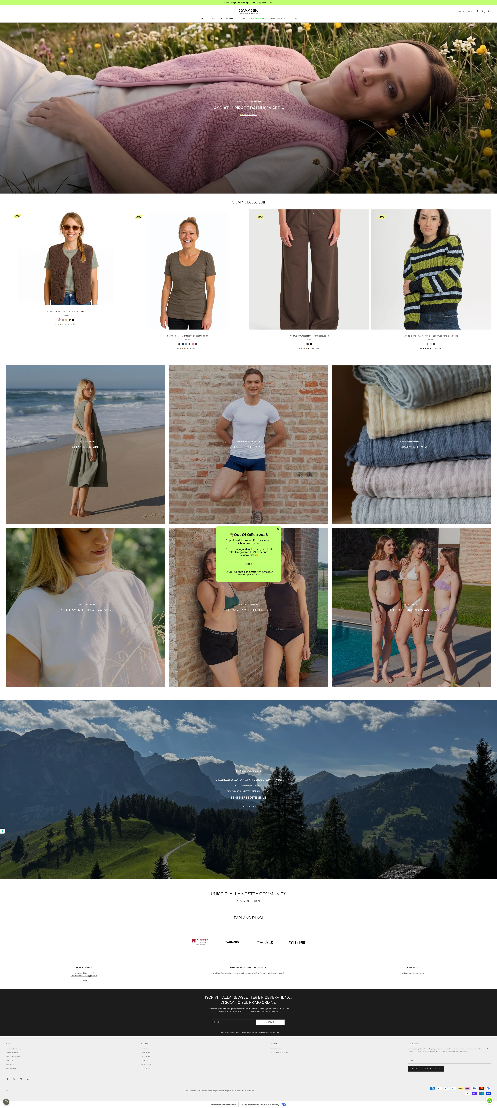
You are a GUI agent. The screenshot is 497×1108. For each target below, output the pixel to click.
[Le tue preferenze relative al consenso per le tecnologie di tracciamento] (2, 831)
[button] (248, 564)
